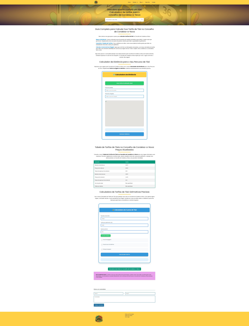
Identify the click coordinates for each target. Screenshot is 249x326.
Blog (141, 2)
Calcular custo (124, 254)
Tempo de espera (107, 249)
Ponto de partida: (109, 87)
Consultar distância (106, 235)
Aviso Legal (127, 316)
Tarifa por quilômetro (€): (107, 222)
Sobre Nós (147, 2)
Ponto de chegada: (109, 93)
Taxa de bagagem (107, 239)
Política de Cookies (128, 315)
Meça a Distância (101, 39)
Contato (153, 2)
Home (129, 2)
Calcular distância (124, 134)
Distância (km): (104, 229)
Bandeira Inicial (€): (105, 215)
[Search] (141, 19)
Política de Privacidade (129, 314)
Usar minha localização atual (124, 83)
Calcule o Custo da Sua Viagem (105, 47)
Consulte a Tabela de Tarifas (104, 43)
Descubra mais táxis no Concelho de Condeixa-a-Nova (124, 269)
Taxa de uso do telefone (108, 244)
